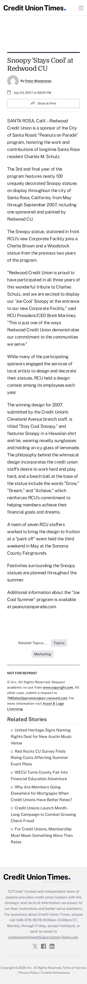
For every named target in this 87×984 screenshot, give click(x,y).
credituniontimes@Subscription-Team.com (43, 937)
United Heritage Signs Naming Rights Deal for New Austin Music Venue (41, 736)
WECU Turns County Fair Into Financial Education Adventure (39, 775)
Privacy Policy (29, 972)
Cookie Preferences (55, 972)
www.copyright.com (58, 687)
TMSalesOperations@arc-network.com (37, 698)
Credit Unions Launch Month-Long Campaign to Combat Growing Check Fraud (43, 814)
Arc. (30, 967)
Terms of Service (74, 967)
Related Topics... (32, 643)
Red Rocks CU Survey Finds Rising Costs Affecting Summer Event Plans (39, 758)
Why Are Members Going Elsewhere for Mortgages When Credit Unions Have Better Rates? (41, 793)
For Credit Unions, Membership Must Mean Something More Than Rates (42, 835)
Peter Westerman (38, 81)
